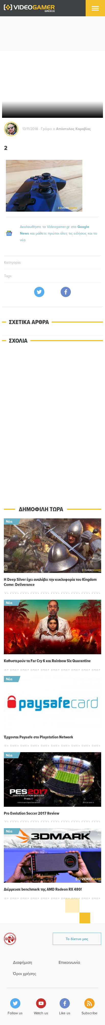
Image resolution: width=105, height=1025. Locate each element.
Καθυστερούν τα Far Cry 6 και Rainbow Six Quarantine (47, 661)
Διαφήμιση (22, 962)
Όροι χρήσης (24, 973)
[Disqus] (52, 421)
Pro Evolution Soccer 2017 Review (31, 813)
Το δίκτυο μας (77, 938)
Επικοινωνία (69, 962)
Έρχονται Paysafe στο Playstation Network (38, 737)
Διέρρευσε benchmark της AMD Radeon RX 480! (43, 889)
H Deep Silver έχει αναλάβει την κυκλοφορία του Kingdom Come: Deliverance (50, 582)
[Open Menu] (95, 8)
